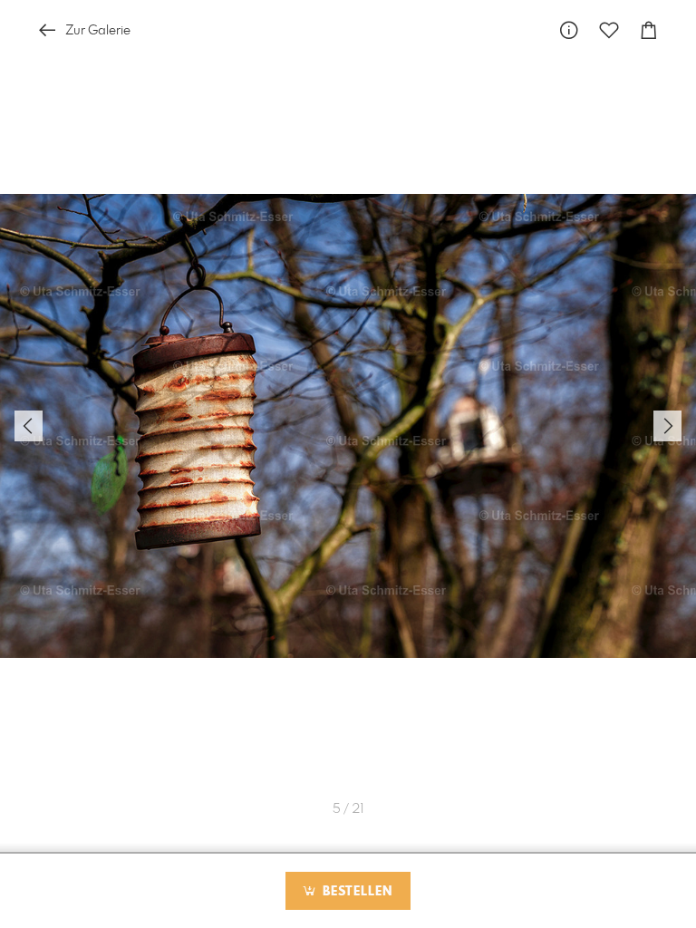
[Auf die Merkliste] (609, 30)
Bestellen (355, 891)
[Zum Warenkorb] (649, 30)
